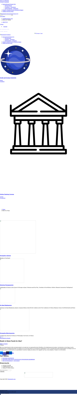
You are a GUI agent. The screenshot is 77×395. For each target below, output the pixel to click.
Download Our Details (5, 338)
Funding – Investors (10, 7)
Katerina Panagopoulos (6, 285)
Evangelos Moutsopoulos (7, 333)
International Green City (9, 4)
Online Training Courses (7, 194)
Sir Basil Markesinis (6, 305)
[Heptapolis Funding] (5, 34)
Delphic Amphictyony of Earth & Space (12, 10)
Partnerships (8, 5)
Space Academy (2, 81)
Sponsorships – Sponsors (11, 8)
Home (3, 209)
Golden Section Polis (7, 11)
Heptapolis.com (12, 379)
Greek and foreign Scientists (8, 78)
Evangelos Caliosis (5, 255)
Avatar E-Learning (4, 2)
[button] (1, 24)
